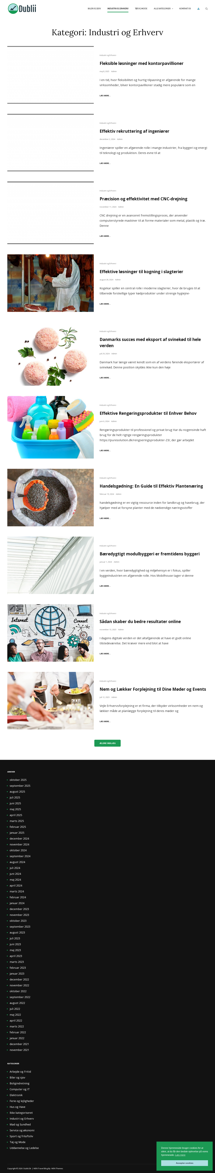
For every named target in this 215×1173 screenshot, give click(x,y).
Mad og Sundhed (20, 1124)
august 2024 (17, 862)
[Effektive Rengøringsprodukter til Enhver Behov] (50, 427)
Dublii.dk (27, 1168)
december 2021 (19, 1044)
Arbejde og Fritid (20, 1071)
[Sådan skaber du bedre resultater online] (50, 633)
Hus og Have (17, 1107)
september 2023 (20, 926)
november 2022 (19, 985)
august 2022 (17, 1003)
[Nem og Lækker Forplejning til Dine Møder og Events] (50, 700)
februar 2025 (18, 827)
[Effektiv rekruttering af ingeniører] (50, 142)
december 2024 (19, 838)
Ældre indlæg (107, 743)
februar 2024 (18, 897)
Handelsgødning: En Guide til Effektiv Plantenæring (151, 486)
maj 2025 (15, 809)
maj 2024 (15, 879)
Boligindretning (19, 1083)
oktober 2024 (18, 850)
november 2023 (19, 915)
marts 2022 (17, 1026)
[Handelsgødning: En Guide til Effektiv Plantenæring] (50, 497)
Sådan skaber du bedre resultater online (140, 621)
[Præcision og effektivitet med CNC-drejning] (50, 213)
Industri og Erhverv (117, 8)
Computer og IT (20, 1089)
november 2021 (19, 1050)
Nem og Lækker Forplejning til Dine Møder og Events (153, 689)
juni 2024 (15, 873)
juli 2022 (15, 1009)
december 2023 (19, 909)
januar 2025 (17, 832)
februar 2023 (18, 967)
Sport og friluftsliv (21, 1136)
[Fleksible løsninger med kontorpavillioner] (50, 74)
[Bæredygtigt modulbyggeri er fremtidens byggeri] (50, 565)
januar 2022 (17, 1038)
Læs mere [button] (180, 1155)
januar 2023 (17, 973)
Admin (114, 71)
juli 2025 (15, 797)
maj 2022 (15, 1014)
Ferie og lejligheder (22, 1101)
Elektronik (16, 1095)
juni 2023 (15, 944)
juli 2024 (15, 868)
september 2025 (20, 785)
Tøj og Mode (141, 8)
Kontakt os (185, 8)
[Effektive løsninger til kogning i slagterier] (50, 283)
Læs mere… (105, 95)
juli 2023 (15, 938)
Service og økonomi (22, 1130)
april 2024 (16, 885)
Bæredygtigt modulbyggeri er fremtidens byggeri (150, 554)
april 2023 (16, 956)
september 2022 (20, 997)
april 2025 (16, 815)
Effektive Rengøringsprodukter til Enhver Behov (148, 413)
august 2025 (17, 791)
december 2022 (19, 979)
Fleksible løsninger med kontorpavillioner (142, 63)
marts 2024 (17, 891)
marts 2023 (17, 962)
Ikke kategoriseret (21, 1112)
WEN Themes (57, 1168)
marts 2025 (17, 821)
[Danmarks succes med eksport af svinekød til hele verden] (50, 354)
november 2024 (19, 844)
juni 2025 (15, 803)
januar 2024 (17, 903)
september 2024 (20, 856)
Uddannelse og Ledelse (24, 1148)
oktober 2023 (18, 920)
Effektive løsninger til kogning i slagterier (141, 271)
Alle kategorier (162, 8)
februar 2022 (18, 1032)
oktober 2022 (18, 991)
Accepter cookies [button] (184, 1163)
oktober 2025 (18, 780)
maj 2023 (15, 950)
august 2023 (17, 932)
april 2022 (16, 1020)
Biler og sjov (94, 8)
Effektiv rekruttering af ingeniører (134, 131)
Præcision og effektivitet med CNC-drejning (143, 199)
